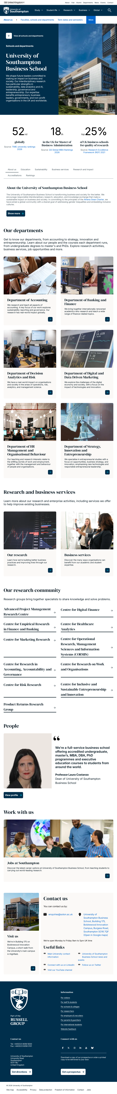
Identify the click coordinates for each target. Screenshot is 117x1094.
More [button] (91, 20)
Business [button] (83, 10)
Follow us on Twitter (91, 965)
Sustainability (41, 169)
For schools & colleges (70, 1006)
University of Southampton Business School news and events (93, 957)
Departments (88, 3)
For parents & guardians (71, 1020)
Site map (10, 1090)
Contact (110, 3)
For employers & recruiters (72, 1015)
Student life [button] (52, 10)
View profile (11, 795)
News (97, 3)
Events (103, 3)
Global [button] (97, 10)
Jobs (89, 1090)
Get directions (19, 1071)
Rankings (30, 175)
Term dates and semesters (70, 20)
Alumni (78, 3)
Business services (60, 169)
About (67, 3)
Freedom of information (65, 1090)
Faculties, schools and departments (37, 20)
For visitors (65, 998)
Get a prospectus (71, 1071)
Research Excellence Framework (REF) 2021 (95, 151)
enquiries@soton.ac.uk (61, 914)
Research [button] (68, 10)
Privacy (33, 1090)
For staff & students (69, 1002)
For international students (71, 1024)
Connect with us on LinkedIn (61, 965)
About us (8, 20)
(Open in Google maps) (96, 935)
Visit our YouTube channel (60, 970)
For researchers (67, 1011)
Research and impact (83, 169)
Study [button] (37, 10)
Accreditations (14, 175)
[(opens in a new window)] (63, 1047)
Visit (72, 3)
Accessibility (22, 1090)
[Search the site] (108, 10)
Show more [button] (14, 213)
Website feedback (68, 1029)
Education (25, 169)
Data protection (45, 1090)
